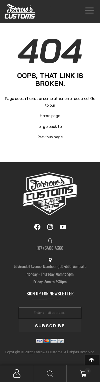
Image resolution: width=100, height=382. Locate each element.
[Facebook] (37, 226)
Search (50, 373)
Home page (50, 115)
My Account (16, 373)
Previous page (50, 137)
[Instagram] (50, 226)
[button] (92, 359)
